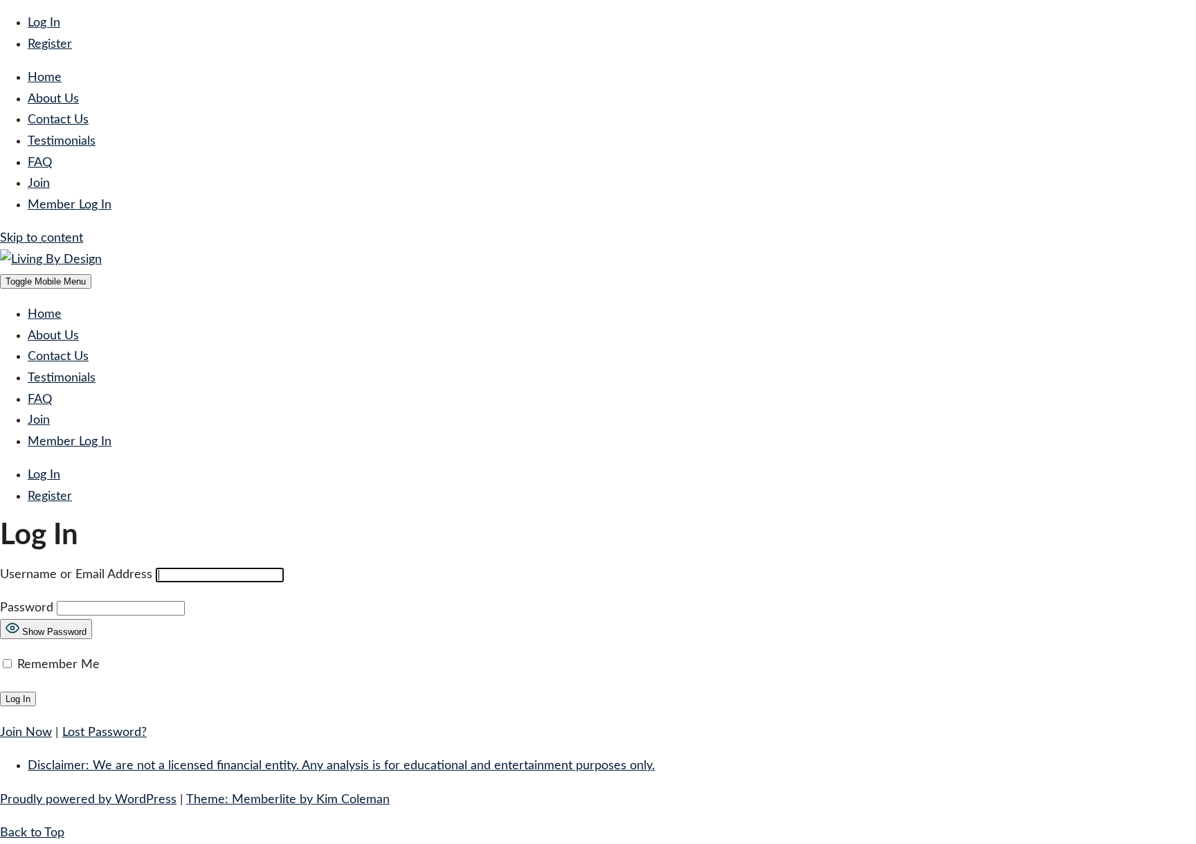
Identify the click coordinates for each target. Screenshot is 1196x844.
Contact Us (58, 120)
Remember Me (57, 664)
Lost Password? (104, 732)
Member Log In (69, 205)
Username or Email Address (76, 574)
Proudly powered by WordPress (88, 799)
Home (45, 77)
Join (39, 183)
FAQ (40, 162)
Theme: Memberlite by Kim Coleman (288, 799)
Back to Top (32, 833)
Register (50, 44)
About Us (53, 99)
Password (26, 608)
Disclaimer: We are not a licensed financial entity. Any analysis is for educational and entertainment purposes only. (341, 766)
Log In (44, 23)
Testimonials (62, 141)
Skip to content (41, 238)
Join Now (26, 732)
